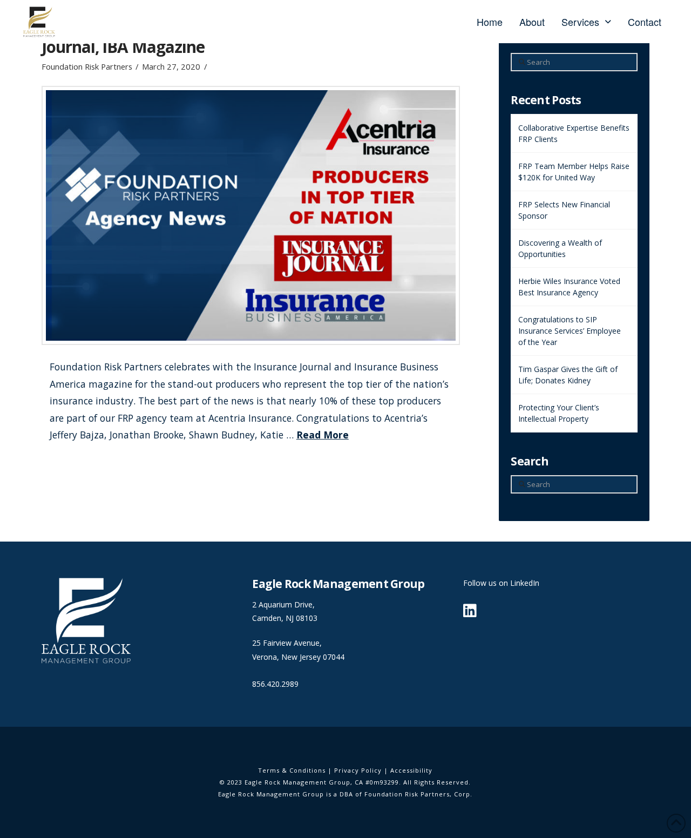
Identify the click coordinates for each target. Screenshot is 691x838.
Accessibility (411, 770)
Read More (322, 434)
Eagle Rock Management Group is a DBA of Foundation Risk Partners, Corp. (345, 794)
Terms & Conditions (292, 770)
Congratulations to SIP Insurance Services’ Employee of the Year (569, 330)
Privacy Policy (358, 770)
